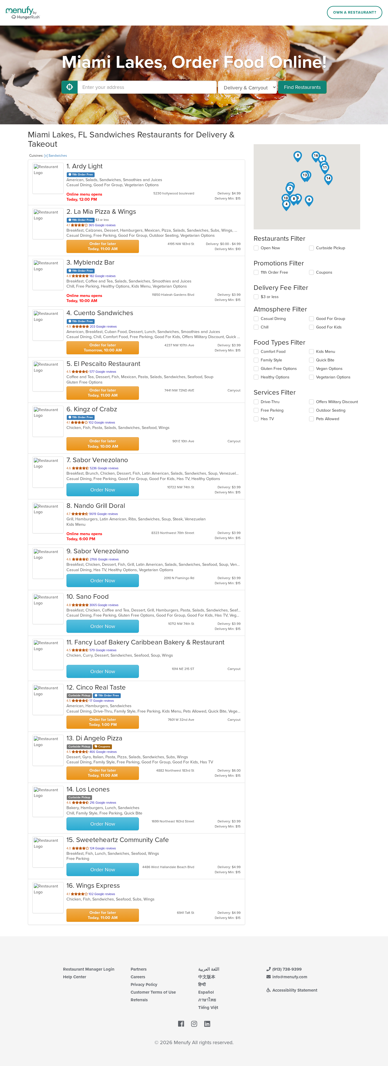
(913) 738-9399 (286, 969)
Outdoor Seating (330, 410)
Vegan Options (329, 368)
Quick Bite (325, 360)
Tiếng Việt (208, 1007)
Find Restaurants (302, 87)
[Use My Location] (69, 87)
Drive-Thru (270, 401)
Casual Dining (273, 318)
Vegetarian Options (333, 377)
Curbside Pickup (330, 248)
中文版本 (206, 976)
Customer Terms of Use (153, 992)
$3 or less (270, 296)
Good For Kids (329, 327)
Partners (139, 969)
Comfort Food (273, 351)
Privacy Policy (144, 984)
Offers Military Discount (337, 401)
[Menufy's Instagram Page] (194, 1024)
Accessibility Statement (294, 990)
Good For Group (330, 318)
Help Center (74, 976)
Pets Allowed (327, 418)
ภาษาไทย (207, 999)
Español (206, 992)
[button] (289, 190)
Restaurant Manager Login (88, 969)
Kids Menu (325, 351)
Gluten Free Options (279, 368)
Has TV (267, 418)
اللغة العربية (208, 969)
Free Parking (272, 410)
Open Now (270, 248)
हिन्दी (202, 984)
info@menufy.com (289, 976)
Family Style (271, 360)
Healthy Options (275, 377)
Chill (264, 327)
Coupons (324, 272)
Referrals (139, 999)
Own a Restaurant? (354, 12)
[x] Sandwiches (55, 156)
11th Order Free (274, 272)
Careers (138, 976)
